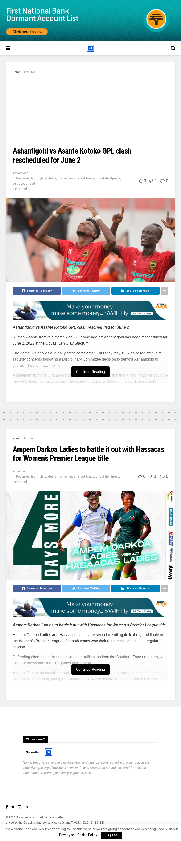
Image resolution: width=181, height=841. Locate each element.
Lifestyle (102, 178)
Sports (115, 178)
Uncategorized (24, 183)
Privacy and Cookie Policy (78, 835)
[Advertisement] (90, 110)
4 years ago (21, 173)
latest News (85, 178)
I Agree (111, 835)
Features (29, 72)
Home (16, 72)
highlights (38, 178)
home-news (66, 178)
